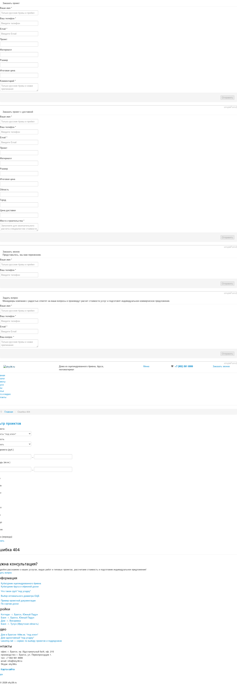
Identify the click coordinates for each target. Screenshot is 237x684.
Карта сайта (8, 669)
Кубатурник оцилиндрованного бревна (21, 583)
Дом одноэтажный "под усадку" (17, 637)
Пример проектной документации (18, 600)
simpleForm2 (230, 107)
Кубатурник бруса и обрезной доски (20, 586)
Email (3, 28)
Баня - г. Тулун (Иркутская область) (20, 623)
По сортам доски (10, 603)
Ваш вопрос (7, 337)
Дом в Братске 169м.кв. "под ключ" (19, 634)
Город (3, 199)
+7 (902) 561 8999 (184, 366)
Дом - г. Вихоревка (11, 620)
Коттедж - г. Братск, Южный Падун (19, 614)
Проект (3, 39)
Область (4, 189)
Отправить (227, 97)
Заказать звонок (221, 366)
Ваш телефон (8, 18)
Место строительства (12, 220)
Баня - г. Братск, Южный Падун (17, 617)
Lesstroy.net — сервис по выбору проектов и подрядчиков (31, 640)
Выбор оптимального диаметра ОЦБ (20, 595)
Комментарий (8, 80)
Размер (4, 60)
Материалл (6, 49)
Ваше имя (6, 8)
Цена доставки (8, 210)
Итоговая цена (7, 70)
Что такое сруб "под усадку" (16, 591)
